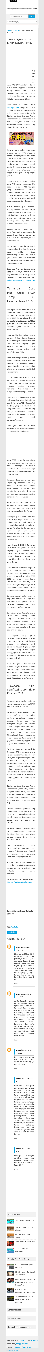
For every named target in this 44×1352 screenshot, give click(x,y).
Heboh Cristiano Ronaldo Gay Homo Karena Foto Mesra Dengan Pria (25, 1282)
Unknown (19, 947)
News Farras (26, 1347)
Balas (15, 983)
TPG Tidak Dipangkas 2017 (24, 1220)
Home (9, 30)
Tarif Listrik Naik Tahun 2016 (25, 1241)
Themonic (34, 1340)
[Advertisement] (21, 57)
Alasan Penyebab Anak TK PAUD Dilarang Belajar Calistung (24, 1299)
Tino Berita (23, 1340)
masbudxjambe (21, 1050)
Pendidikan (15, 30)
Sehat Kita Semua (12, 1350)
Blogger (18, 1347)
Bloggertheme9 (22, 1344)
